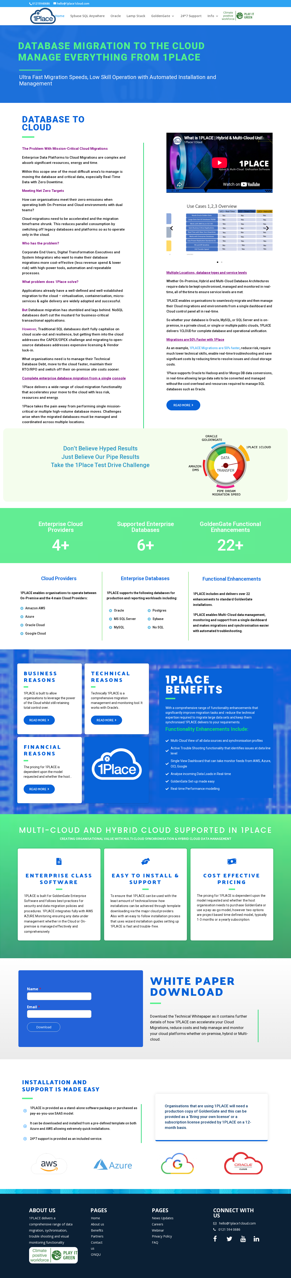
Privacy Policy (162, 1236)
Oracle (115, 16)
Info (211, 16)
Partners (97, 1236)
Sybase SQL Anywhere (87, 16)
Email (33, 1007)
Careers (157, 1224)
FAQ (155, 1242)
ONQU (96, 1254)
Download (43, 1027)
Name (34, 989)
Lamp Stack (136, 16)
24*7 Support (191, 16)
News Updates (162, 1218)
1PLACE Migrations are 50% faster (214, 348)
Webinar (158, 1230)
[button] (217, 262)
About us (97, 1224)
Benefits (97, 1230)
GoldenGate (160, 16)
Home (59, 16)
